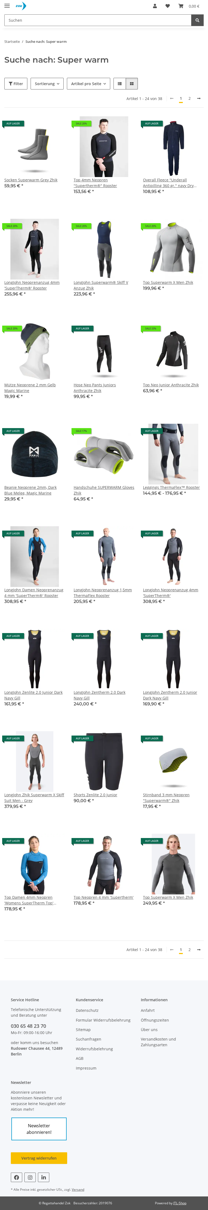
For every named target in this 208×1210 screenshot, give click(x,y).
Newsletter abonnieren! (39, 1129)
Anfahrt (148, 1010)
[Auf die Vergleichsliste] (180, 740)
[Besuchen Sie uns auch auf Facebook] (16, 1177)
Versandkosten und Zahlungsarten (158, 1041)
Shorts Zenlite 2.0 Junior (95, 794)
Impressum (86, 1068)
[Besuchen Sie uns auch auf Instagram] (30, 1177)
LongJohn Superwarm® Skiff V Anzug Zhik (101, 285)
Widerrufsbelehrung (94, 1048)
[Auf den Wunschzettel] (194, 740)
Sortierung (45, 83)
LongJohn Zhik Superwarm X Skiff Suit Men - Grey (34, 797)
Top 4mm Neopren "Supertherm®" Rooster (95, 182)
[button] (155, 6)
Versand (78, 1189)
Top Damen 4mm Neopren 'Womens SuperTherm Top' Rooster (28, 900)
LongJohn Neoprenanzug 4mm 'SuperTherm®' (170, 592)
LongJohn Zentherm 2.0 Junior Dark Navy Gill (170, 695)
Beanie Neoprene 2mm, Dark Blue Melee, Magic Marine (30, 490)
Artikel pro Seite (86, 83)
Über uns (149, 1029)
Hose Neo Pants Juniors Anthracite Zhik (95, 387)
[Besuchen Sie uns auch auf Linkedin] (43, 1177)
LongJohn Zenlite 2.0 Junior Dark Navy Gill (33, 695)
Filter (17, 83)
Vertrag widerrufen (39, 1158)
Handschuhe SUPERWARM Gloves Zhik (104, 490)
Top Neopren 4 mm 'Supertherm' (104, 897)
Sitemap (83, 1029)
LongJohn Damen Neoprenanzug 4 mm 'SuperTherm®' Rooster (33, 592)
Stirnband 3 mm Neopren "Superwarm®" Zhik (166, 797)
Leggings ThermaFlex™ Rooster (171, 487)
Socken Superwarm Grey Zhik (30, 179)
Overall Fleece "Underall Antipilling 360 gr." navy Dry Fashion (168, 182)
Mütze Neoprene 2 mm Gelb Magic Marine (30, 387)
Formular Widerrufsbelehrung (103, 1020)
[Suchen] (197, 20)
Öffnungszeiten (155, 1020)
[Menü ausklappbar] (7, 3)
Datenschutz (87, 1010)
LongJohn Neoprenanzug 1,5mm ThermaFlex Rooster (103, 592)
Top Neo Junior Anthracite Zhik (171, 384)
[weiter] (199, 98)
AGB (79, 1058)
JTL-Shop (179, 1203)
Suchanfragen (88, 1039)
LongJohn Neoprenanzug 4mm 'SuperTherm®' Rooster (32, 285)
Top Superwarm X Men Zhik (168, 282)
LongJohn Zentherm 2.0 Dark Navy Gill (99, 695)
